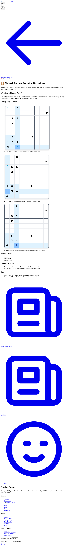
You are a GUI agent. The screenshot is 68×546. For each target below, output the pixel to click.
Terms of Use (8, 520)
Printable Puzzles (9, 533)
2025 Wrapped (8, 535)
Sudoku (6, 499)
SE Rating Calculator (10, 532)
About (6, 517)
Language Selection (6, 538)
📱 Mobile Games (9, 502)
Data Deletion (8, 522)
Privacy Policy (8, 519)
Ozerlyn (12, 1)
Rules (5, 505)
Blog (5, 507)
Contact (6, 523)
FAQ (5, 525)
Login (2, 3)
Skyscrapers (7, 501)
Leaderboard (7, 510)
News (6, 509)
